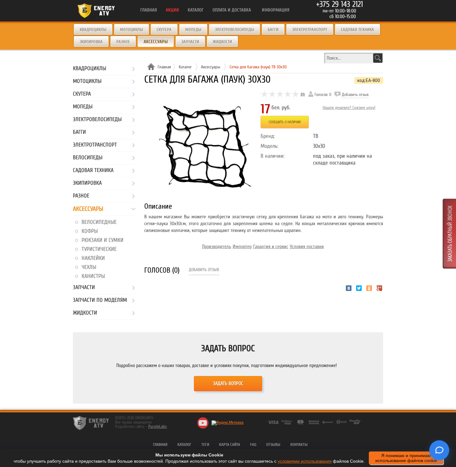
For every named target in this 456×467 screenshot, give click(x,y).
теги (205, 444)
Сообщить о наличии (285, 122)
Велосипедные (99, 222)
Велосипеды (87, 158)
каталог (184, 444)
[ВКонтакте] (348, 288)
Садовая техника (357, 29)
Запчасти (190, 41)
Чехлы (89, 267)
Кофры (90, 231)
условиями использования (305, 461)
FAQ (253, 444)
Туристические (99, 249)
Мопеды (193, 29)
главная (160, 444)
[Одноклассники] (369, 288)
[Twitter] (359, 288)
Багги (273, 29)
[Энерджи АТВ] (91, 423)
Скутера (164, 29)
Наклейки (93, 258)
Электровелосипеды (234, 29)
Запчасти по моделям (100, 300)
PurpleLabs (157, 426)
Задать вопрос (228, 383)
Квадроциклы (93, 29)
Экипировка (91, 41)
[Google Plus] (379, 288)
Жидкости (222, 41)
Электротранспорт (309, 29)
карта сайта (229, 444)
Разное (123, 41)
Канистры (93, 276)
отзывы (273, 444)
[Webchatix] (439, 450)
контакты (299, 444)
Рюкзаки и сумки (102, 240)
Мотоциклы (131, 29)
